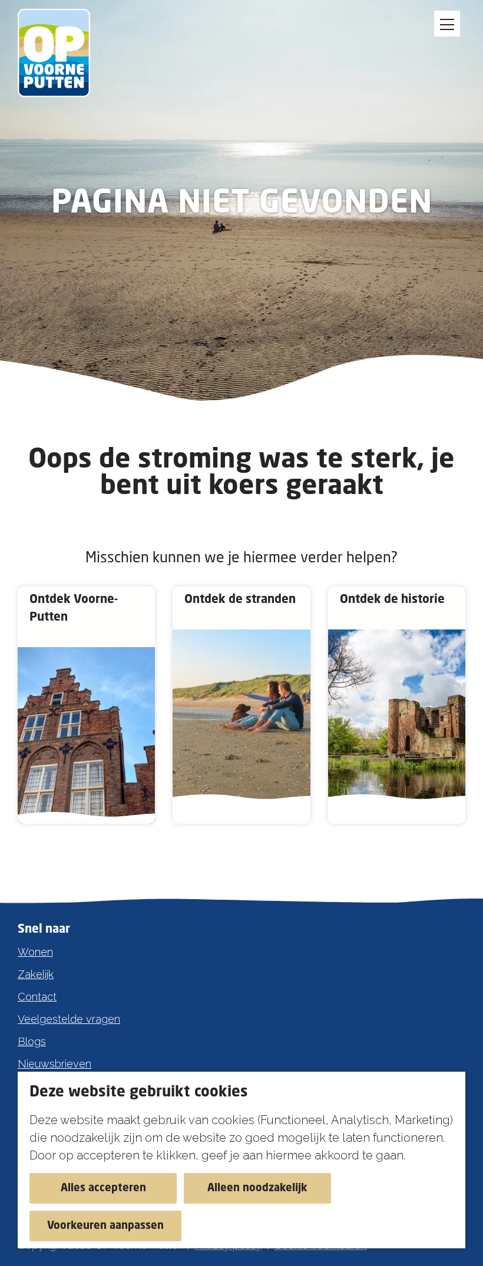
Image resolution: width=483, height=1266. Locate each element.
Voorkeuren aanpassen (105, 1226)
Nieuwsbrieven (54, 1064)
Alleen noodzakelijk (257, 1188)
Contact (37, 996)
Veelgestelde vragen (69, 1019)
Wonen (35, 952)
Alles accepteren (103, 1188)
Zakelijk (36, 974)
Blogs (32, 1041)
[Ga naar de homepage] (60, 53)
